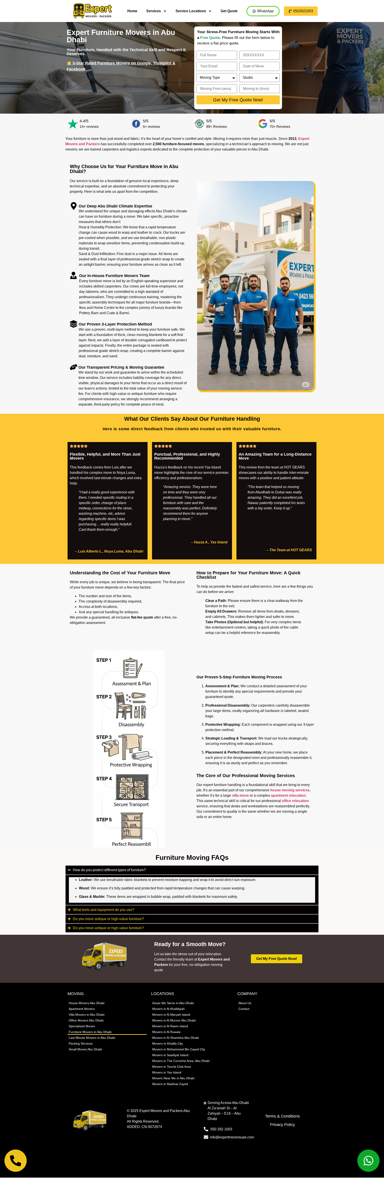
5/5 (145, 121)
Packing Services (81, 1043)
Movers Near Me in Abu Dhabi (173, 1078)
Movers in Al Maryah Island (171, 1014)
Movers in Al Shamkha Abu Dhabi (175, 1037)
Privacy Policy (282, 1124)
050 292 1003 (221, 1129)
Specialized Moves (82, 1026)
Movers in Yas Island (166, 1072)
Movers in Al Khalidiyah (168, 1009)
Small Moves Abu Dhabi (85, 1049)
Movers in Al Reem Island (170, 1026)
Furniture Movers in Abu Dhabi (90, 1032)
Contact (243, 1009)
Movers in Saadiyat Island (170, 1055)
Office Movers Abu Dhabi (86, 1020)
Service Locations (191, 11)
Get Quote (229, 11)
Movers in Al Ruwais (166, 1032)
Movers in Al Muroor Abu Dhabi (174, 1020)
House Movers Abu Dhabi (86, 1003)
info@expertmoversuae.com (232, 1137)
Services (153, 11)
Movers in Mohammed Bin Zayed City (178, 1049)
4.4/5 (84, 121)
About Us (244, 1003)
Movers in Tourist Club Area (171, 1066)
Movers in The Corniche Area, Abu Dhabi (181, 1061)
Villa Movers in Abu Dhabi (86, 1014)
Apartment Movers (82, 1009)
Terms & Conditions (282, 1116)
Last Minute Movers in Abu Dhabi (92, 1037)
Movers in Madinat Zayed (170, 1084)
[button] (106, 551)
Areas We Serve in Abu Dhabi (173, 1003)
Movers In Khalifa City (167, 1043)
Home (132, 11)
